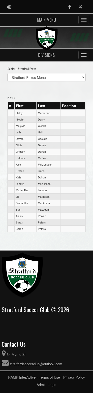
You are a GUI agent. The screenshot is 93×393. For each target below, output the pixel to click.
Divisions (46, 55)
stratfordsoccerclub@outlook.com (36, 363)
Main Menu (46, 20)
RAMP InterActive (22, 377)
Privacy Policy (74, 377)
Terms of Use (49, 377)
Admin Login (46, 384)
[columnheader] (11, 106)
